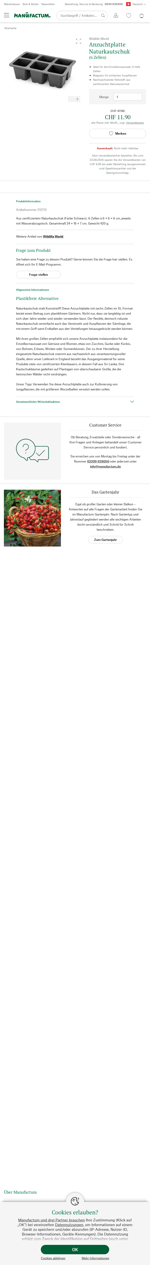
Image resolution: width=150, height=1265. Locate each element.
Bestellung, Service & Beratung (94, 4)
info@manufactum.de (105, 466)
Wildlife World (53, 236)
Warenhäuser (12, 4)
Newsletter (48, 4)
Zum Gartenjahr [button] (105, 539)
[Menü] (6, 15)
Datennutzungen (69, 1224)
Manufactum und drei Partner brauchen (51, 1220)
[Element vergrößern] (77, 99)
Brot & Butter (31, 4)
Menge (104, 97)
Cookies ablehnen (53, 1258)
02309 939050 (98, 461)
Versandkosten (135, 122)
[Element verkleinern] (71, 99)
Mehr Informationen (95, 1258)
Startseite (10, 28)
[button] (78, 41)
